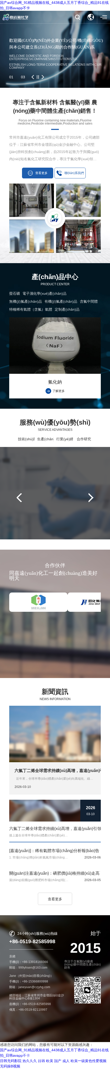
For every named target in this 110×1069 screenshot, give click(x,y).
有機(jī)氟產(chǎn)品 (61, 301)
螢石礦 (14, 293)
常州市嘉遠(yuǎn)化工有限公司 (53, 1054)
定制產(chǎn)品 (67, 309)
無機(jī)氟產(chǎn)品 (25, 301)
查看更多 (55, 899)
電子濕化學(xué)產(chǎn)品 (45, 293)
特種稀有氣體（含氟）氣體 (30, 309)
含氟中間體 (89, 301)
